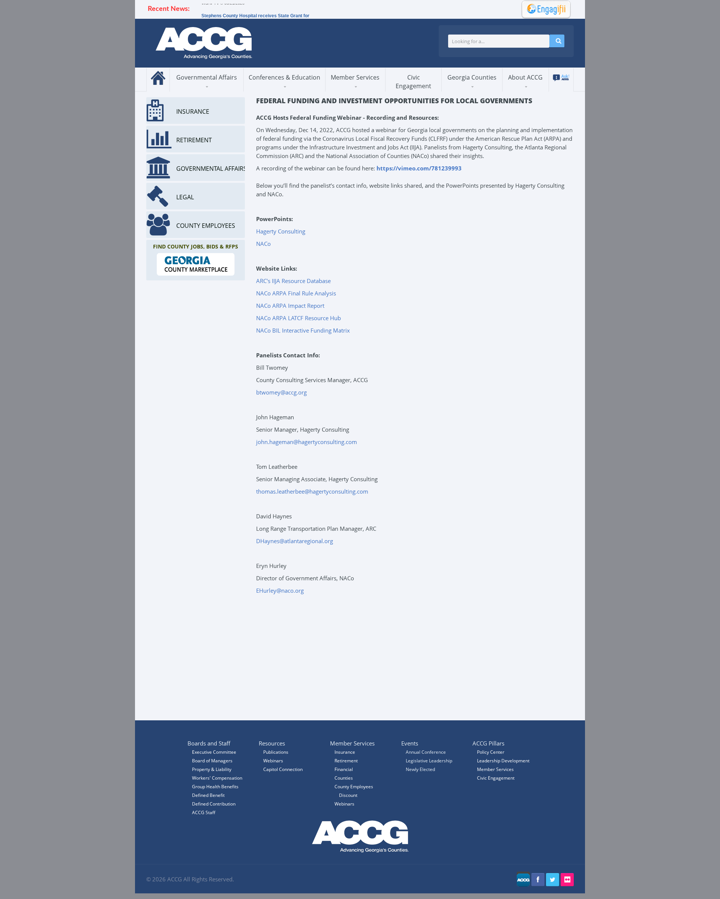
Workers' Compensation (217, 778)
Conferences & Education (284, 77)
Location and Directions (536, 88)
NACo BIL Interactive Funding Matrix (303, 330)
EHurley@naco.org (280, 590)
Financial (343, 769)
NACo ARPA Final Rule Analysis (296, 293)
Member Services (355, 77)
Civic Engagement (413, 81)
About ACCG (525, 77)
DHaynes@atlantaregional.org (294, 541)
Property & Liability (211, 769)
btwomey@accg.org (281, 392)
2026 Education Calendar (282, 88)
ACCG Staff (203, 812)
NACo (263, 243)
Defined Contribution (214, 804)
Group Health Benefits (215, 786)
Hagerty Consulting (280, 231)
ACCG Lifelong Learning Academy (282, 89)
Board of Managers (212, 760)
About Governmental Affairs (204, 90)
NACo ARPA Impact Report (290, 305)
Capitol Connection (283, 769)
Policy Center (490, 752)
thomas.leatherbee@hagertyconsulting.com (312, 491)
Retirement (346, 760)
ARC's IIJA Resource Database (293, 281)
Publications (275, 752)
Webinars (344, 804)
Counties (343, 778)
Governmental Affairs (206, 77)
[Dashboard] (544, 8)
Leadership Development (503, 760)
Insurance (344, 752)
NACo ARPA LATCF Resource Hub (298, 318)
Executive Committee (214, 752)
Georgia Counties (471, 77)
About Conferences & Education (279, 90)
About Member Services (352, 90)
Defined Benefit (208, 795)
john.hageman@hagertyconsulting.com (306, 442)
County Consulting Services (361, 88)
